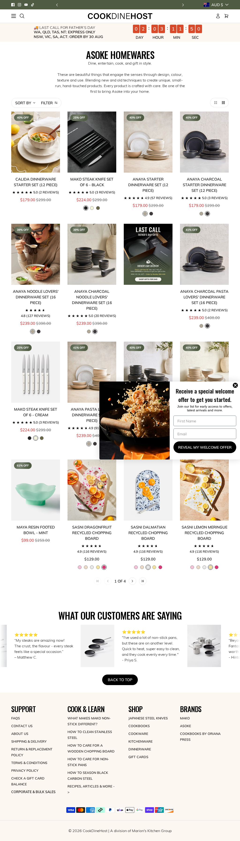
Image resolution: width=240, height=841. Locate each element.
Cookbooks (139, 726)
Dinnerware (139, 749)
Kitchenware (140, 741)
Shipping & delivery (29, 741)
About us (19, 734)
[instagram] (19, 4)
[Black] (29, 438)
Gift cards (138, 757)
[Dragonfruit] (160, 567)
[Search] (22, 16)
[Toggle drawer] (13, 16)
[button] (214, 102)
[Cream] (91, 208)
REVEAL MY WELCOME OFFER (205, 447)
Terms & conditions (29, 763)
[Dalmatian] (91, 567)
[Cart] (226, 16)
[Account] (218, 16)
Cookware (138, 734)
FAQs (15, 718)
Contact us (22, 726)
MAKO (185, 718)
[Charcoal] (151, 213)
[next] (183, 4)
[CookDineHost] (120, 16)
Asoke (185, 726)
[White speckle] (201, 213)
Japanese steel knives (148, 718)
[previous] (57, 4)
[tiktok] (32, 4)
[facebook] (12, 4)
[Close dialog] (236, 385)
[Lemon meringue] (98, 567)
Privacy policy (24, 770)
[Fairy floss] (79, 567)
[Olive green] (98, 208)
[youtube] (26, 4)
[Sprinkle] (85, 567)
